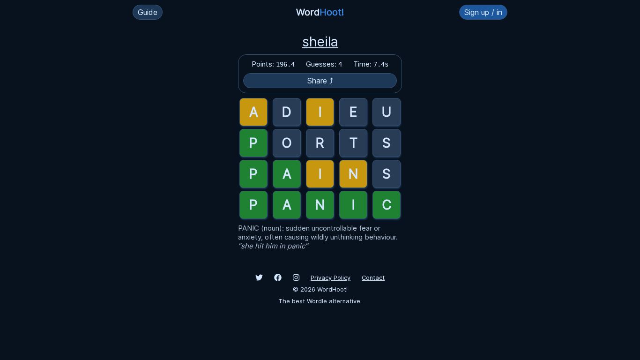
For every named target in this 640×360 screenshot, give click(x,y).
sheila (320, 42)
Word (320, 12)
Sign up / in (483, 12)
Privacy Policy (330, 277)
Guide (147, 12)
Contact (373, 277)
